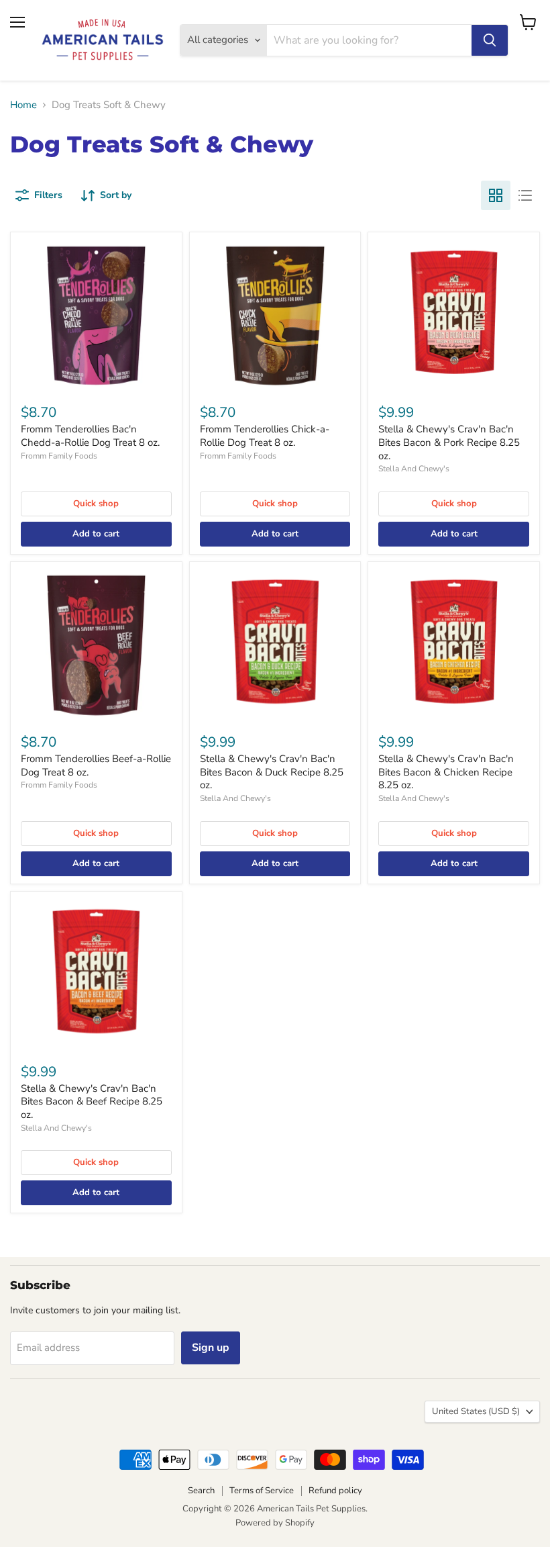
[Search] (490, 40)
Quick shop (96, 504)
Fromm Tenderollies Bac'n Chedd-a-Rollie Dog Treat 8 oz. (90, 435)
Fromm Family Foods (59, 456)
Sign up (210, 1347)
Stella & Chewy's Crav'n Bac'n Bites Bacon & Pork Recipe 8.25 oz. (449, 442)
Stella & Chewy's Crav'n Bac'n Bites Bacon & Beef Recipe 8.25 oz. (91, 1101)
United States (476, 1411)
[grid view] (495, 195)
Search (201, 1491)
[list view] (525, 195)
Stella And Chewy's (413, 468)
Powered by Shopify (275, 1523)
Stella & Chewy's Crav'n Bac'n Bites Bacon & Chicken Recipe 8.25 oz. (446, 772)
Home (23, 105)
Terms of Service (261, 1491)
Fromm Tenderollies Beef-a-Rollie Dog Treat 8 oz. (96, 765)
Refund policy (335, 1491)
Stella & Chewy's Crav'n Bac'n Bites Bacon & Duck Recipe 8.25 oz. (271, 772)
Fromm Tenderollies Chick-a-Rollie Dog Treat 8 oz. (264, 435)
